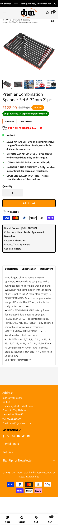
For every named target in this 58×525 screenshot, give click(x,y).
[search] (47, 12)
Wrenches (16, 20)
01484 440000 (14, 419)
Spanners (26, 20)
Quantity (7, 186)
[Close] (54, 3)
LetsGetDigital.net (29, 476)
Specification (29, 268)
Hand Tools (6, 20)
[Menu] (5, 13)
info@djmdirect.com (21, 423)
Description (11, 268)
